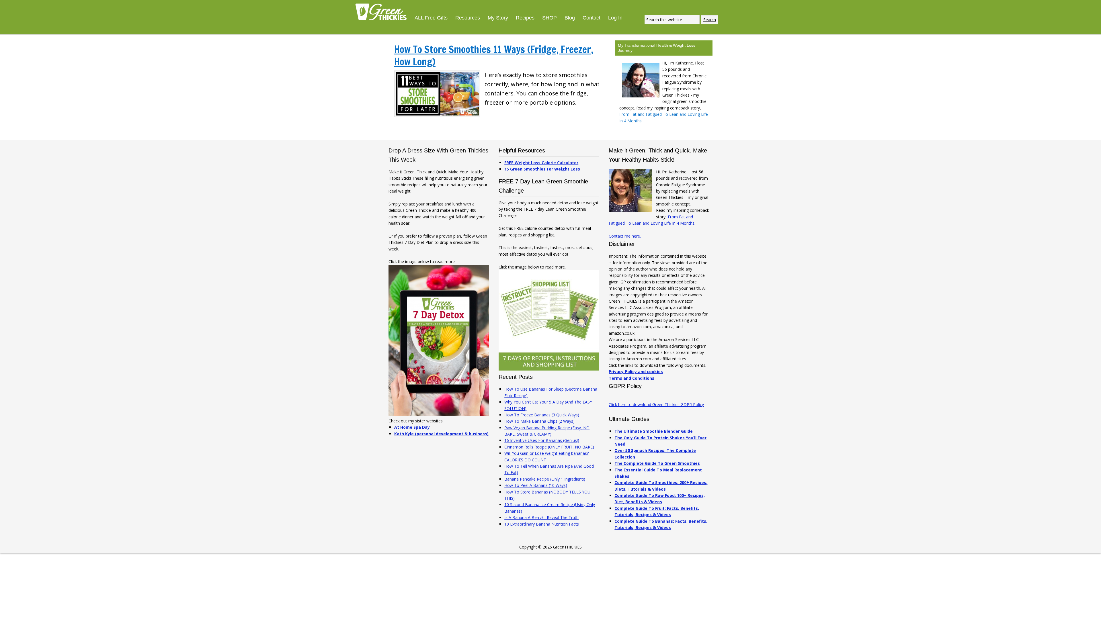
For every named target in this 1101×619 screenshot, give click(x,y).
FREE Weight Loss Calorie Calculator (541, 162)
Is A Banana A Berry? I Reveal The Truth (541, 517)
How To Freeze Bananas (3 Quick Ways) (541, 415)
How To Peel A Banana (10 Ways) (535, 485)
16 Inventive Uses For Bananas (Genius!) (541, 440)
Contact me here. (625, 236)
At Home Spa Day (412, 427)
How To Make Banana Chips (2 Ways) (539, 421)
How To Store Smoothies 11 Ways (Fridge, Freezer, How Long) (493, 55)
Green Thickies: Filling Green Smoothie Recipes (382, 11)
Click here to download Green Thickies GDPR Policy (656, 404)
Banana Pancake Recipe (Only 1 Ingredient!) (544, 479)
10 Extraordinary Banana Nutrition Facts (541, 524)
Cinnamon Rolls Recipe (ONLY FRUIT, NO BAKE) (549, 447)
